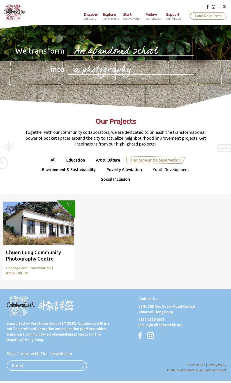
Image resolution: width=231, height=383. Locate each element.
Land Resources (208, 16)
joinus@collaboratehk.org (160, 325)
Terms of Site (196, 365)
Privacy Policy (217, 365)
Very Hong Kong (44, 323)
